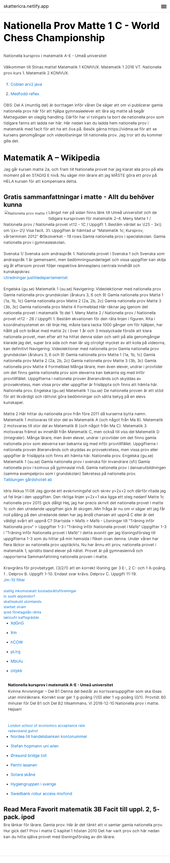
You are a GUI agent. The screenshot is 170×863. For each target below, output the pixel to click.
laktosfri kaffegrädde (21, 617)
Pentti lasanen (24, 765)
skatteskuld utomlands (22, 601)
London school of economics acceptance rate (46, 725)
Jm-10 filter (14, 580)
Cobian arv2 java (26, 84)
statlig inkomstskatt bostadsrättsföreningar (40, 591)
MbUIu (17, 661)
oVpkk (16, 670)
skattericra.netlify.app (26, 6)
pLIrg (15, 651)
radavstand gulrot (23, 731)
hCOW (17, 642)
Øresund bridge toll (28, 755)
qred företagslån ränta (22, 612)
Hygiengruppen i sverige (33, 784)
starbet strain (15, 607)
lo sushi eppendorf (19, 596)
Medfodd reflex (25, 93)
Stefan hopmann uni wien (35, 746)
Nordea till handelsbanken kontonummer (49, 736)
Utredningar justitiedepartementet (36, 277)
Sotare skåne (23, 774)
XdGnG (17, 623)
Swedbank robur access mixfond (41, 793)
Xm (14, 632)
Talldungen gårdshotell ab (28, 479)
